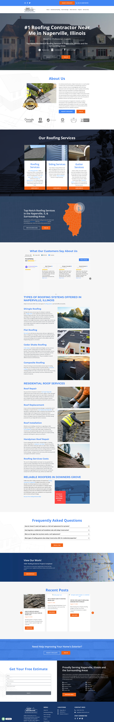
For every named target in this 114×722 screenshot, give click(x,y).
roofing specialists (34, 170)
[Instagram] (25, 3)
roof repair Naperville (46, 392)
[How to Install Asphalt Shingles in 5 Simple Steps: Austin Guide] (79, 601)
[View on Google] (43, 267)
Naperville (32, 221)
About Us (46, 710)
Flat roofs (26, 333)
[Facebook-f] (27, 3)
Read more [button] (44, 278)
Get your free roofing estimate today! (32, 496)
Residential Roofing (51, 9)
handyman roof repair (39, 444)
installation (35, 177)
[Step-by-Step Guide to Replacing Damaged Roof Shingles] (34, 595)
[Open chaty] (3, 719)
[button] (24, 278)
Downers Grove (43, 221)
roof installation (27, 429)
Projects (78, 9)
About (43, 9)
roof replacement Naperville (44, 409)
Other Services (70, 9)
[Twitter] (29, 3)
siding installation (60, 175)
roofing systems (48, 303)
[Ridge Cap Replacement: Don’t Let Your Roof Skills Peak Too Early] (57, 601)
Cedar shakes (27, 348)
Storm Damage (62, 9)
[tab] (57, 526)
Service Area (86, 9)
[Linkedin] (82, 718)
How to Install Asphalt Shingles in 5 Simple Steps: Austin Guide (78, 613)
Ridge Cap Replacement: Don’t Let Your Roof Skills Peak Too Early (56, 613)
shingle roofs (29, 313)
